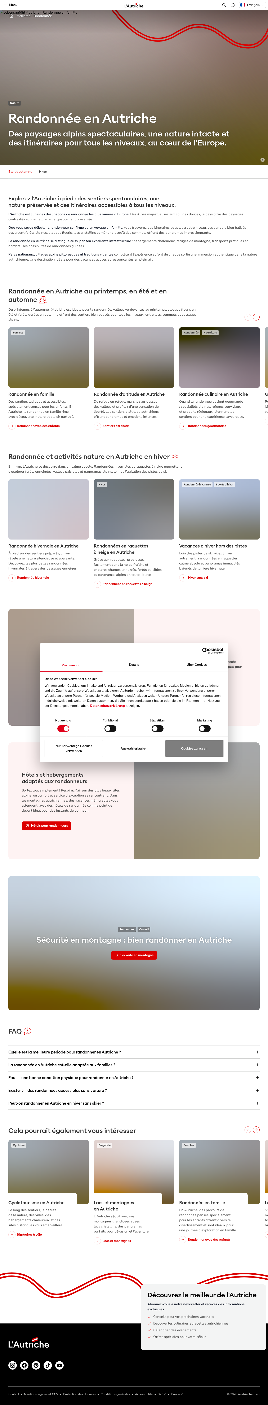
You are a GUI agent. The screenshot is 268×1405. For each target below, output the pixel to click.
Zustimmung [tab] (71, 665)
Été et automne (20, 171)
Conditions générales (115, 1394)
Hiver (43, 171)
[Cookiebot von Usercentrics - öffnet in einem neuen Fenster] (205, 651)
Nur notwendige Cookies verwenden (73, 748)
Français (253, 5)
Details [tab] (134, 664)
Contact (13, 1394)
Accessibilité (144, 1394)
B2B (161, 1394)
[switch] (110, 728)
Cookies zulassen (194, 748)
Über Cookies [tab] (197, 664)
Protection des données (79, 1394)
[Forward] (256, 317)
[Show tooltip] (262, 160)
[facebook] (24, 1365)
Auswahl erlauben (134, 748)
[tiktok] (48, 1365)
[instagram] (12, 1365)
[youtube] (59, 1365)
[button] (252, 5)
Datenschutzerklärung (107, 705)
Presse (175, 1394)
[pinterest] (36, 1365)
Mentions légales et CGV (41, 1394)
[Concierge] (233, 5)
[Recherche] (224, 5)
